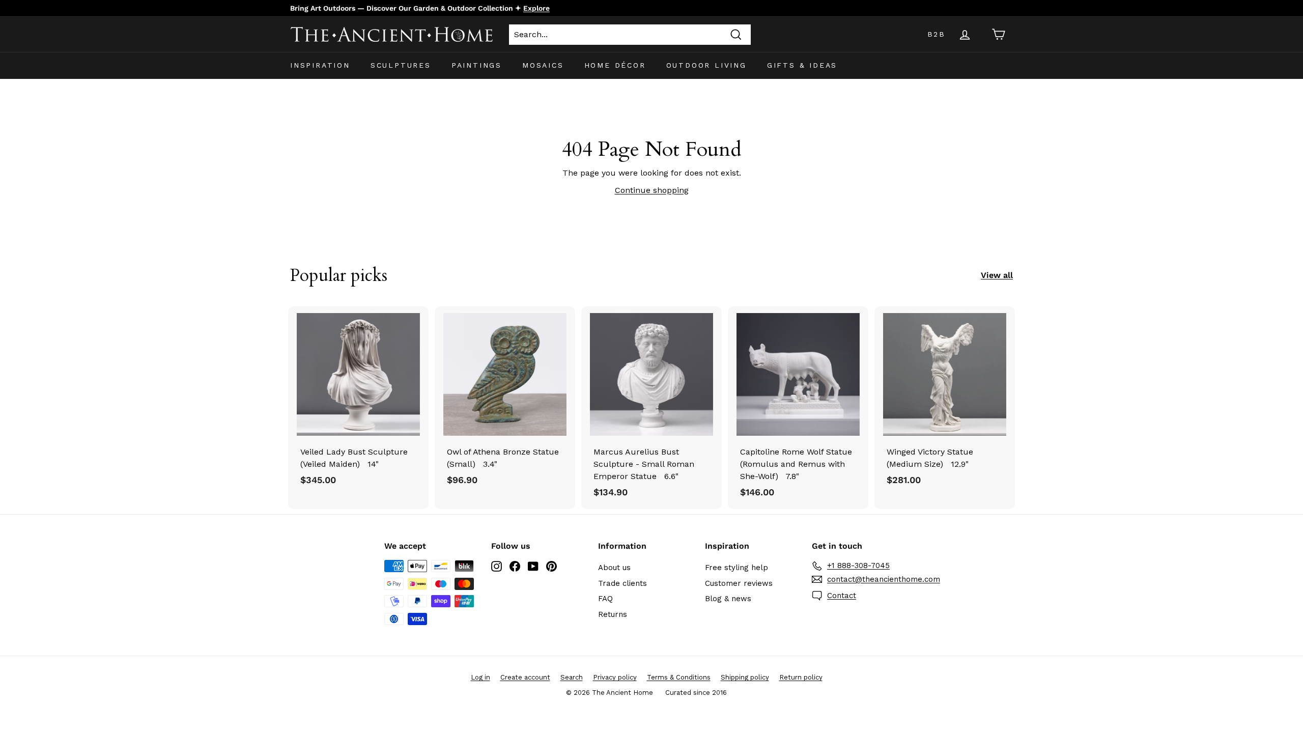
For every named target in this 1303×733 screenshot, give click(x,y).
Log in (480, 677)
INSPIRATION (320, 65)
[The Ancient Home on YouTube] (533, 566)
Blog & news (728, 598)
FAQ (605, 598)
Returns (612, 614)
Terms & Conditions (679, 677)
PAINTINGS (476, 65)
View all (997, 275)
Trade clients (622, 583)
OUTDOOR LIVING (706, 65)
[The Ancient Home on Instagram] (496, 566)
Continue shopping (652, 190)
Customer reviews (739, 583)
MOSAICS (543, 65)
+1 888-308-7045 (858, 565)
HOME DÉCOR (615, 65)
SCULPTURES (401, 65)
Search (571, 677)
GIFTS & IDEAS (802, 65)
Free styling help (736, 567)
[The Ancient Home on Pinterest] (551, 566)
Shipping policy (745, 677)
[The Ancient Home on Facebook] (514, 566)
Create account (525, 677)
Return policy (801, 677)
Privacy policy (615, 677)
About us (614, 567)
